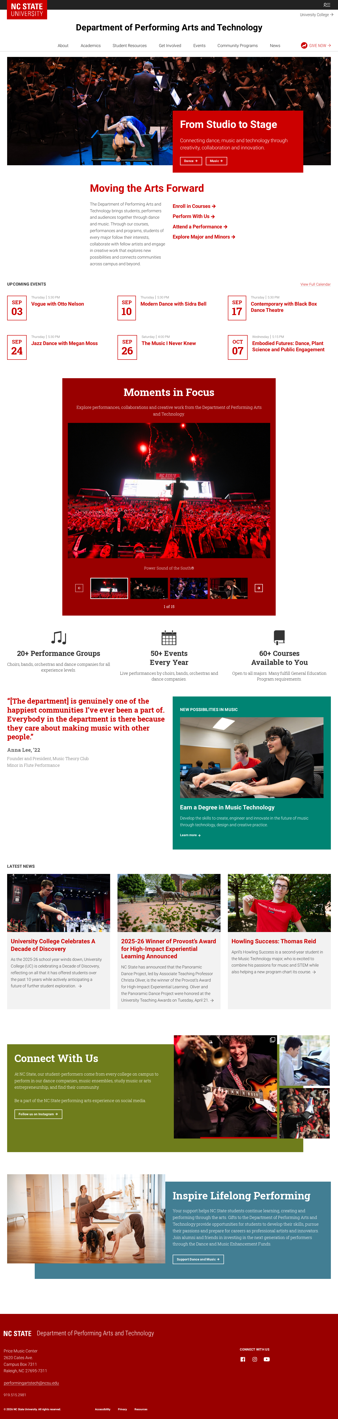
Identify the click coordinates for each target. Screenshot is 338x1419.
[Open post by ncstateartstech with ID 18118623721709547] (304, 1113)
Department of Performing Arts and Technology (169, 27)
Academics (91, 45)
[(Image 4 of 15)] (228, 588)
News (275, 45)
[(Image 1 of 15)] (109, 588)
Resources (141, 1409)
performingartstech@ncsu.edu (31, 1383)
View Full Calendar (316, 284)
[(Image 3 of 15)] (189, 588)
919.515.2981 (15, 1395)
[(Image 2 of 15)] (149, 588)
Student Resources (130, 45)
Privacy (122, 1409)
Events (199, 45)
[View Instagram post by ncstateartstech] (273, 1134)
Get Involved (170, 45)
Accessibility (102, 1409)
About (63, 45)
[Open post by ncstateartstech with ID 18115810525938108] (225, 1087)
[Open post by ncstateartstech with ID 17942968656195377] (304, 1060)
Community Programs (238, 45)
